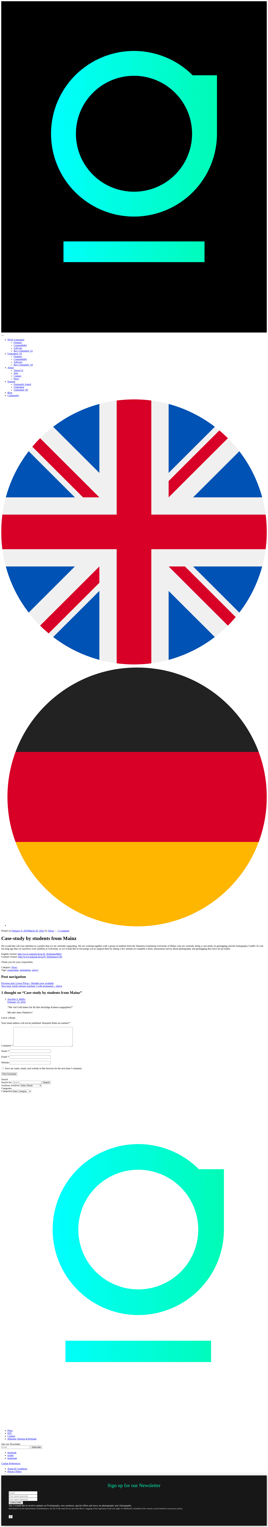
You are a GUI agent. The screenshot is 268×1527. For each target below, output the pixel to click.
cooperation (13, 970)
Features (18, 342)
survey (35, 970)
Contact (17, 376)
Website (5, 1062)
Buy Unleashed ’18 (23, 364)
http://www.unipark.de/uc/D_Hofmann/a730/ (40, 956)
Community (13, 395)
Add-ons (18, 348)
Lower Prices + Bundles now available (27, 983)
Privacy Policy (14, 1471)
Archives (15, 1085)
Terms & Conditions (17, 1468)
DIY (9, 1433)
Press (16, 378)
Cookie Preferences (10, 1463)
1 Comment (63, 930)
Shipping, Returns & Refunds (21, 1439)
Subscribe (36, 1447)
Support (11, 381)
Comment (7, 1045)
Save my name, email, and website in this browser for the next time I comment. (43, 1068)
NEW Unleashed (15, 339)
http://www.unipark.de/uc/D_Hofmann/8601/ (40, 954)
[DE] (137, 925)
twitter (10, 1455)
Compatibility (20, 345)
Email (5, 1056)
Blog (9, 392)
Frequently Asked (22, 384)
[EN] (134, 663)
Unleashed (19, 387)
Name (5, 1051)
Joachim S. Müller (16, 999)
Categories (6, 1091)
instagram (12, 1458)
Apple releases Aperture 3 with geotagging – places (31, 986)
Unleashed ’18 (14, 353)
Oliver (51, 930)
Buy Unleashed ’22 (23, 351)
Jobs (16, 373)
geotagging (25, 970)
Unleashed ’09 (21, 390)
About (10, 367)
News (14, 967)
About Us (18, 370)
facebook (11, 1452)
